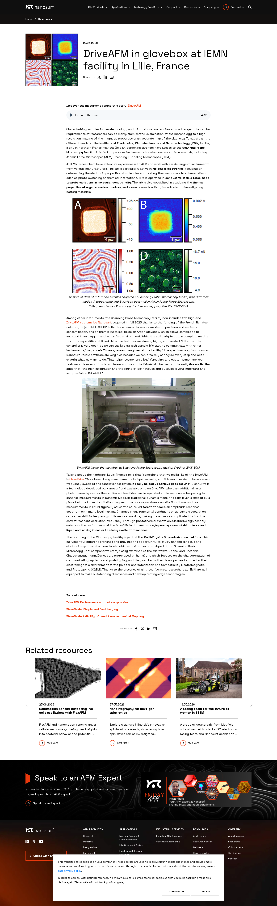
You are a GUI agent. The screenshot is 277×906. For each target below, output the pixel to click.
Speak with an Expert (48, 856)
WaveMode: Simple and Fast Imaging (92, 609)
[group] (138, 115)
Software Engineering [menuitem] (168, 841)
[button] (71, 115)
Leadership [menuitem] (234, 841)
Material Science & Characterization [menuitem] (129, 838)
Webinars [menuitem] (198, 847)
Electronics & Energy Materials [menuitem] (130, 852)
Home (28, 19)
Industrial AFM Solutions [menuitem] (169, 836)
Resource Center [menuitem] (202, 841)
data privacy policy (69, 870)
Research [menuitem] (88, 836)
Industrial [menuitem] (88, 841)
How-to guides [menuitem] (201, 853)
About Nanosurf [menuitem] (237, 836)
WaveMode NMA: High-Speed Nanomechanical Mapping (105, 616)
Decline (205, 891)
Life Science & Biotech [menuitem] (131, 845)
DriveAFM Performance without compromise (97, 602)
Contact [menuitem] (232, 858)
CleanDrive (76, 479)
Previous (27, 704)
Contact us (237, 7)
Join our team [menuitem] (235, 847)
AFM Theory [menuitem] (199, 836)
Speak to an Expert (46, 803)
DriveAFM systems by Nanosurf (88, 322)
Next (250, 704)
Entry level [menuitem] (89, 853)
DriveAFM (134, 105)
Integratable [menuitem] (90, 847)
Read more (52, 743)
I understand (176, 891)
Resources (45, 19)
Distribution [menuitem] (234, 853)
